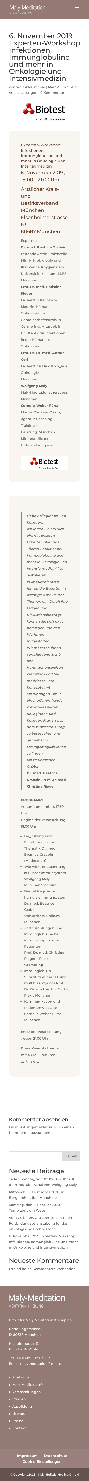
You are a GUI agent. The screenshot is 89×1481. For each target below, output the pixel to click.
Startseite (20, 1377)
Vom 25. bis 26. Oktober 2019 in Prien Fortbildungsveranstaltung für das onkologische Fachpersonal (40, 1223)
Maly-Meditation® (27, 1384)
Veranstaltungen (26, 1392)
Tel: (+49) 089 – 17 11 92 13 (29, 1358)
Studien (19, 1399)
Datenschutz (55, 1455)
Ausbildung (22, 1406)
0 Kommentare (53, 93)
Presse (18, 1421)
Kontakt (19, 1428)
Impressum (27, 1455)
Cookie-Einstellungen (42, 1461)
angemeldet (37, 1127)
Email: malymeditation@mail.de (36, 1363)
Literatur (19, 1413)
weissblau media (30, 87)
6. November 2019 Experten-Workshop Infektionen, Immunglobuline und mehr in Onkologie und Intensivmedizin (43, 1242)
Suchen (71, 1156)
